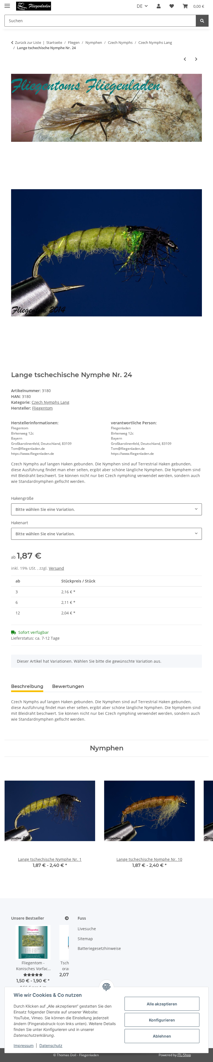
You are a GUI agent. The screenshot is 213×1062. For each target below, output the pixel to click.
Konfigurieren (162, 1020)
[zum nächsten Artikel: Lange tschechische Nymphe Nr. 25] (196, 59)
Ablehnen (162, 1036)
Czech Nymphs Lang (50, 402)
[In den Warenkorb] (15, 154)
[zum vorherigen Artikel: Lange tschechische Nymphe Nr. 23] (185, 59)
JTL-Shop (184, 1055)
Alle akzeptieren (162, 1004)
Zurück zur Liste (28, 42)
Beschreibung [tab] (27, 686)
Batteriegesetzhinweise (99, 948)
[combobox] (106, 509)
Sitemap (85, 938)
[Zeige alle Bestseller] (67, 918)
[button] (158, 6)
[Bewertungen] (33, 974)
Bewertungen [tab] (68, 686)
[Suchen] (202, 21)
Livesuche (87, 928)
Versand (56, 568)
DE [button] (140, 6)
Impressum (24, 1045)
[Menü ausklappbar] (7, 3)
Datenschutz (50, 1045)
